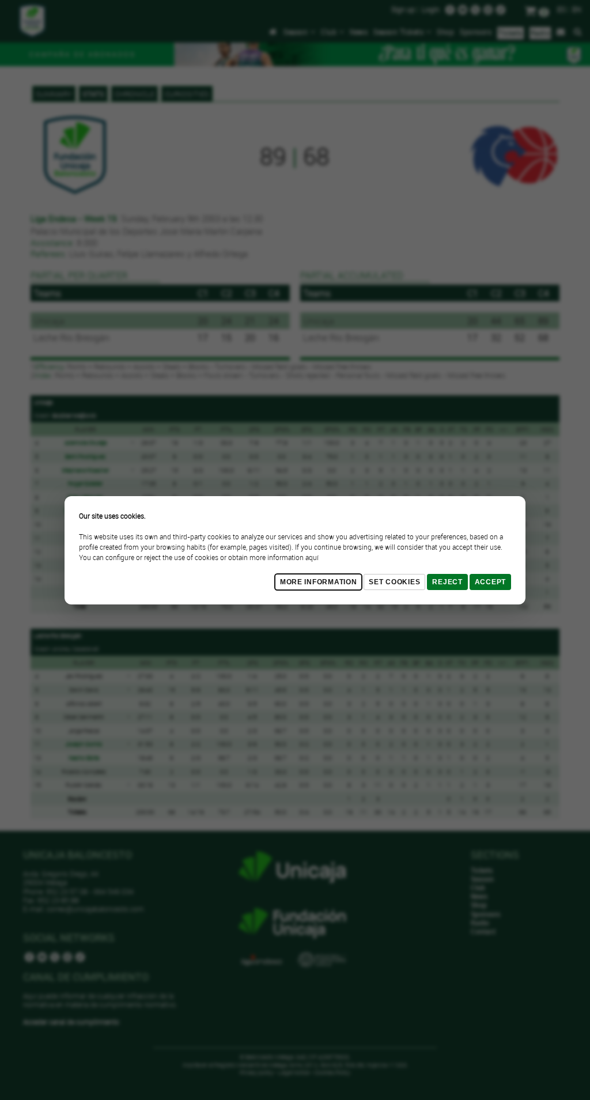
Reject (447, 582)
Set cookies (394, 582)
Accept (490, 582)
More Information (318, 582)
